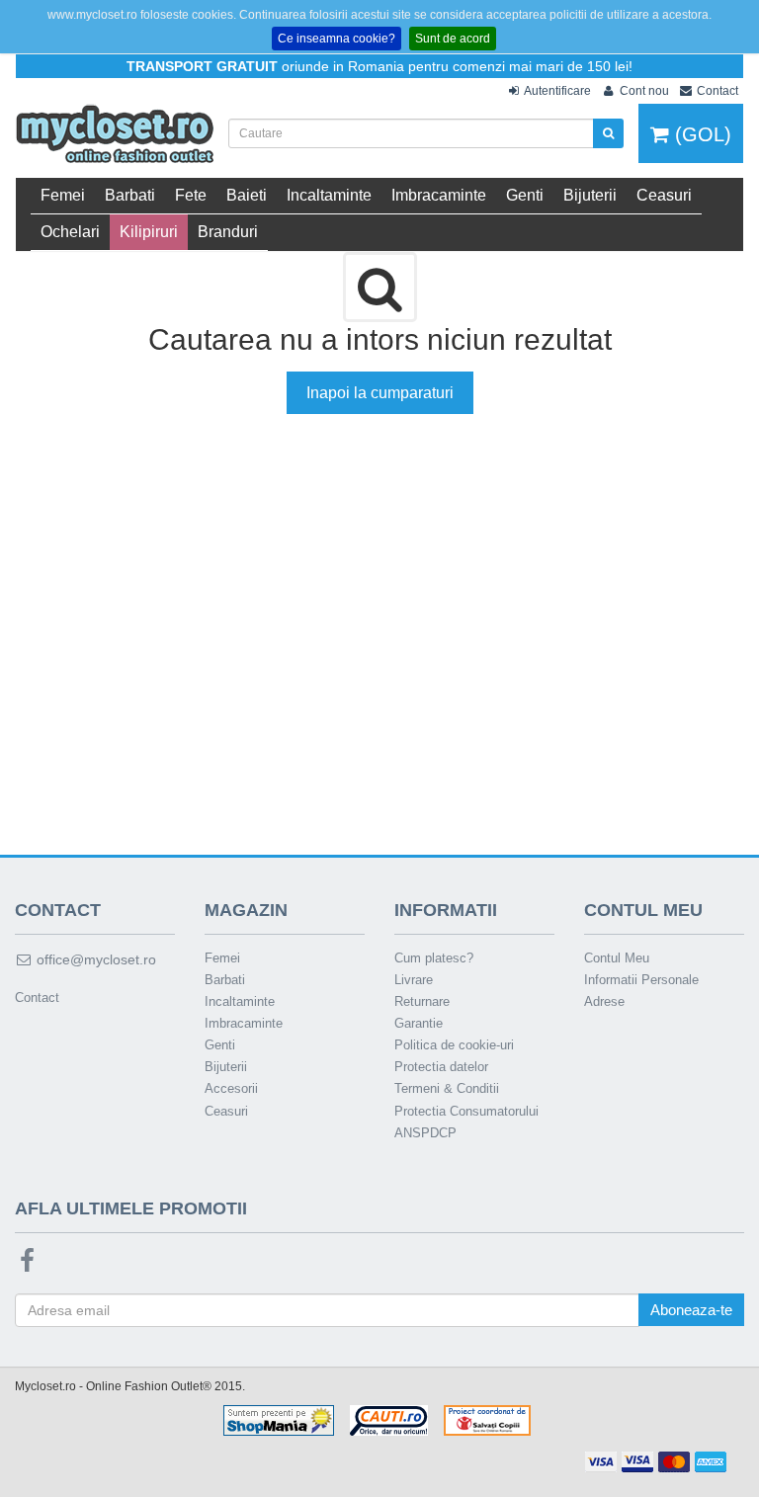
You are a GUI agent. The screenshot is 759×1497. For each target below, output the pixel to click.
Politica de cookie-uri (454, 1045)
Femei (63, 195)
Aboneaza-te (691, 1309)
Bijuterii (590, 195)
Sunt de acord (452, 38)
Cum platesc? (433, 958)
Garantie (418, 1023)
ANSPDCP (425, 1132)
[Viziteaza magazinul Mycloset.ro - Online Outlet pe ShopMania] (278, 1420)
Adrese (604, 1001)
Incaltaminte (329, 195)
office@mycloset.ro (94, 959)
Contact (37, 997)
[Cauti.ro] (389, 1420)
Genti (525, 195)
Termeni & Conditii (446, 1088)
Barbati (130, 195)
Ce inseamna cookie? (336, 38)
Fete (191, 195)
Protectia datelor (441, 1066)
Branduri (228, 231)
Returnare (422, 1001)
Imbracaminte (438, 195)
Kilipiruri (149, 231)
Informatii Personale (641, 979)
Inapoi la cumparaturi (380, 392)
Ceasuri (664, 195)
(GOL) (700, 134)
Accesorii (231, 1088)
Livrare (413, 979)
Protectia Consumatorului (466, 1111)
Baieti (246, 195)
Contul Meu (616, 958)
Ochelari (70, 231)
